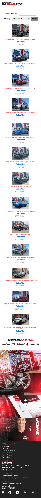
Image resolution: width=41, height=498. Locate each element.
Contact (20, 429)
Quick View (20, 41)
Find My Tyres (6, 457)
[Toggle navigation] (36, 4)
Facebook (20, 407)
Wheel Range (6, 446)
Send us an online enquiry (10, 476)
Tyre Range (5, 448)
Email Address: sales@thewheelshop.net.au (16, 478)
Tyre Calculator (7, 453)
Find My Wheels (7, 455)
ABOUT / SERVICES (20, 361)
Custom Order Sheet (8, 451)
